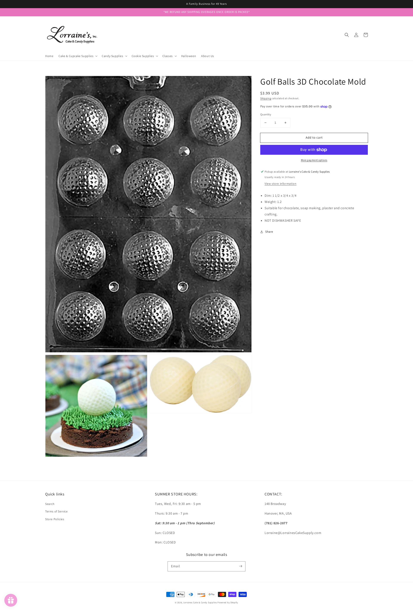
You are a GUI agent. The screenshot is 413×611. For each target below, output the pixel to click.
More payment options (314, 160)
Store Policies (54, 519)
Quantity (265, 114)
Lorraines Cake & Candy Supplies (200, 602)
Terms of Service (56, 511)
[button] (346, 35)
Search (50, 504)
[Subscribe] (240, 566)
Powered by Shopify (227, 602)
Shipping (265, 98)
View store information (280, 184)
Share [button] (269, 232)
